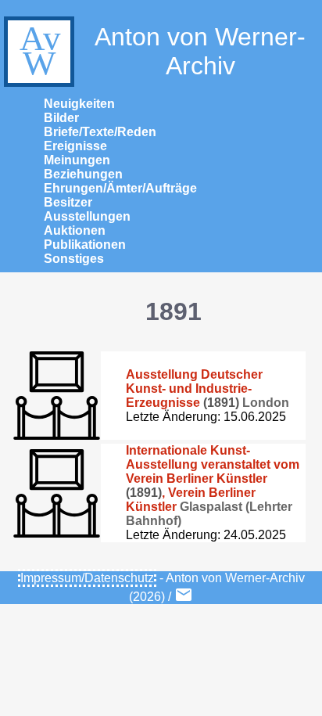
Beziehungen (83, 174)
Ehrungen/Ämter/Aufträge (120, 188)
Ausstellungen (87, 216)
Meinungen (77, 160)
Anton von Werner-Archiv (200, 51)
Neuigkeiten (79, 103)
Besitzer (68, 202)
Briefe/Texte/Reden (100, 132)
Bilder (61, 117)
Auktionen (75, 230)
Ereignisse (75, 146)
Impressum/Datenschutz (87, 578)
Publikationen (85, 244)
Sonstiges (74, 258)
